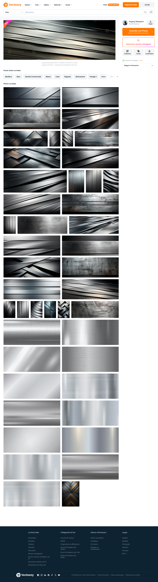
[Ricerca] (145, 12)
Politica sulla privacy (117, 575)
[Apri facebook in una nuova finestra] (38, 575)
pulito (103, 77)
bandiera (8, 77)
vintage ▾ (93, 77)
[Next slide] (115, 76)
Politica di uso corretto (133, 575)
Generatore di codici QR (37, 565)
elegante (67, 77)
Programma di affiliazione (70, 544)
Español (125, 541)
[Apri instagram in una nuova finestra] (41, 575)
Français (125, 550)
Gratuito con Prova (138, 32)
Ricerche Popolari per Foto (70, 552)
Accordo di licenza (67, 538)
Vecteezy (31, 541)
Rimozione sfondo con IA (37, 562)
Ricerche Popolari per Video (68, 556)
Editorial (57, 5)
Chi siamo (94, 544)
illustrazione (80, 77)
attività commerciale (33, 77)
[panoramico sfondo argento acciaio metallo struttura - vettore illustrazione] (31, 332)
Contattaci (94, 541)
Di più (68, 5)
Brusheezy (32, 538)
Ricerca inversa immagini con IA (39, 558)
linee (57, 77)
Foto (37, 5)
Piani (105, 5)
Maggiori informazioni (131, 65)
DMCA (63, 541)
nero (18, 77)
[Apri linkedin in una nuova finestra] (45, 575)
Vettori (27, 5)
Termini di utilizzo (103, 575)
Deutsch (125, 547)
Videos (46, 5)
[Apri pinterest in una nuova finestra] (48, 575)
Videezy (31, 544)
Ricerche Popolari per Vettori (68, 548)
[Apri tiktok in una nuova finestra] (52, 575)
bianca (48, 77)
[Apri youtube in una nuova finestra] (59, 575)
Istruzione (32, 550)
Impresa (31, 547)
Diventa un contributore (95, 548)
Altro (124, 553)
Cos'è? (141, 60)
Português (126, 544)
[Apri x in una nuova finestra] (55, 575)
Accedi (147, 5)
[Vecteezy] (12, 5)
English (125, 538)
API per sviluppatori (35, 554)
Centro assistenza (97, 538)
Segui (150, 24)
